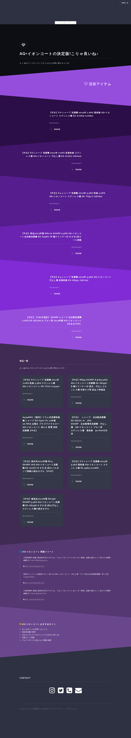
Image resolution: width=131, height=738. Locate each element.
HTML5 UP (74, 709)
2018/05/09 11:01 (38, 583)
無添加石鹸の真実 (29, 632)
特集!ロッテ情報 (28, 637)
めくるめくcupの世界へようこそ (34, 629)
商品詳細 (57, 129)
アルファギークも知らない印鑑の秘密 (36, 640)
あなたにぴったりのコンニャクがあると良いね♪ (41, 635)
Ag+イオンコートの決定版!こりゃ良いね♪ (35, 709)
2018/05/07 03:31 (38, 566)
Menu (124, 3)
